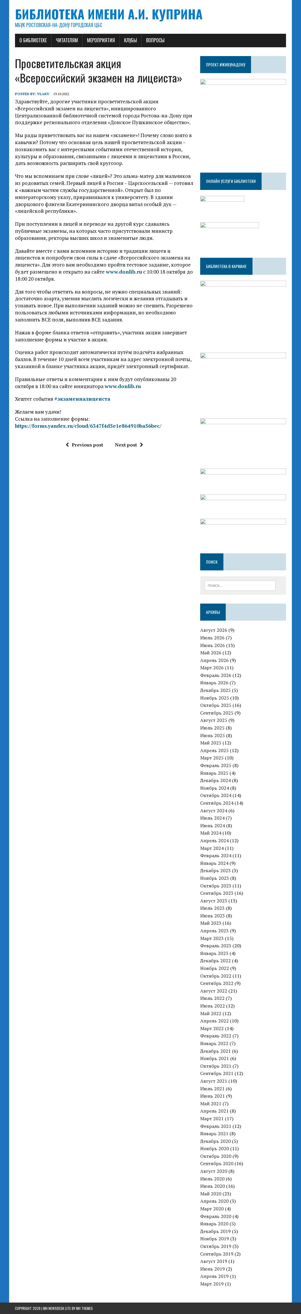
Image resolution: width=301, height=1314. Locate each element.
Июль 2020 (212, 1178)
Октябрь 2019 (215, 1246)
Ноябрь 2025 (214, 698)
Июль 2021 (212, 1088)
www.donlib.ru (124, 271)
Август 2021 (213, 1081)
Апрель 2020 (214, 1201)
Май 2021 (210, 1103)
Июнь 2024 (212, 825)
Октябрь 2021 (215, 1066)
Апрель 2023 (214, 930)
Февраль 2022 (215, 1035)
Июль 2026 (212, 637)
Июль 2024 (212, 818)
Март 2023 (212, 938)
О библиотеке (33, 40)
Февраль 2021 (215, 1126)
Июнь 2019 (212, 1269)
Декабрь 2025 (215, 690)
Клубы (130, 40)
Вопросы (155, 40)
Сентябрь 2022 (216, 983)
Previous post (87, 445)
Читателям (67, 40)
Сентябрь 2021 (216, 1073)
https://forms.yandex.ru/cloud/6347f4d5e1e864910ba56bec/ (88, 425)
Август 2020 (213, 1171)
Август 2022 (213, 991)
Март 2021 (212, 1118)
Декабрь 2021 (215, 1051)
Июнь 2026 (212, 645)
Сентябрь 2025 (216, 713)
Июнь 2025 (212, 735)
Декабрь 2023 (215, 870)
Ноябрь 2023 (214, 878)
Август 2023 (213, 900)
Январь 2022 (214, 1043)
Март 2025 (212, 757)
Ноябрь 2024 (214, 788)
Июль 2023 (212, 908)
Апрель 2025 (214, 750)
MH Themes (84, 1308)
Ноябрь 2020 (214, 1148)
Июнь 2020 (212, 1186)
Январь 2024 (214, 863)
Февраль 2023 (215, 945)
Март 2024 (212, 848)
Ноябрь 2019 (214, 1238)
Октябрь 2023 (215, 885)
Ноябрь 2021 (214, 1058)
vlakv (43, 94)
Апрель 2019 (214, 1276)
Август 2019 (213, 1261)
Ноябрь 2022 (214, 968)
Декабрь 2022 (215, 960)
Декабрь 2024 (215, 780)
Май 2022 (210, 1013)
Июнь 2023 (212, 915)
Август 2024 (213, 810)
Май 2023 (210, 923)
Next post (126, 445)
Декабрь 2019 (215, 1231)
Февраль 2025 (215, 765)
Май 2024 (210, 833)
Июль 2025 (212, 728)
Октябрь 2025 (215, 705)
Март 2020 (212, 1208)
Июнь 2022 (212, 1006)
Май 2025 (210, 742)
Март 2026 (212, 667)
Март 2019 (212, 1284)
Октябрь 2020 (215, 1156)
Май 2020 (210, 1193)
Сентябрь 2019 (216, 1254)
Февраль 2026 (215, 675)
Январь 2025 (214, 773)
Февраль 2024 (215, 855)
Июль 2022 (212, 998)
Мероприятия (101, 40)
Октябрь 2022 (215, 976)
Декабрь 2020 (215, 1141)
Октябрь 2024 (215, 795)
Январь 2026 (214, 682)
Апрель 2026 (214, 660)
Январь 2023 (214, 953)
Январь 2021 (214, 1133)
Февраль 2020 (215, 1216)
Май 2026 (210, 652)
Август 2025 (213, 720)
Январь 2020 (214, 1223)
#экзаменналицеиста (82, 398)
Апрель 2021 (214, 1111)
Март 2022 (212, 1028)
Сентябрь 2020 (216, 1163)
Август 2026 (213, 630)
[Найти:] (240, 585)
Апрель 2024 (214, 840)
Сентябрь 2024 (216, 803)
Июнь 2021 (212, 1096)
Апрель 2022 (214, 1020)
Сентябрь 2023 (216, 893)
